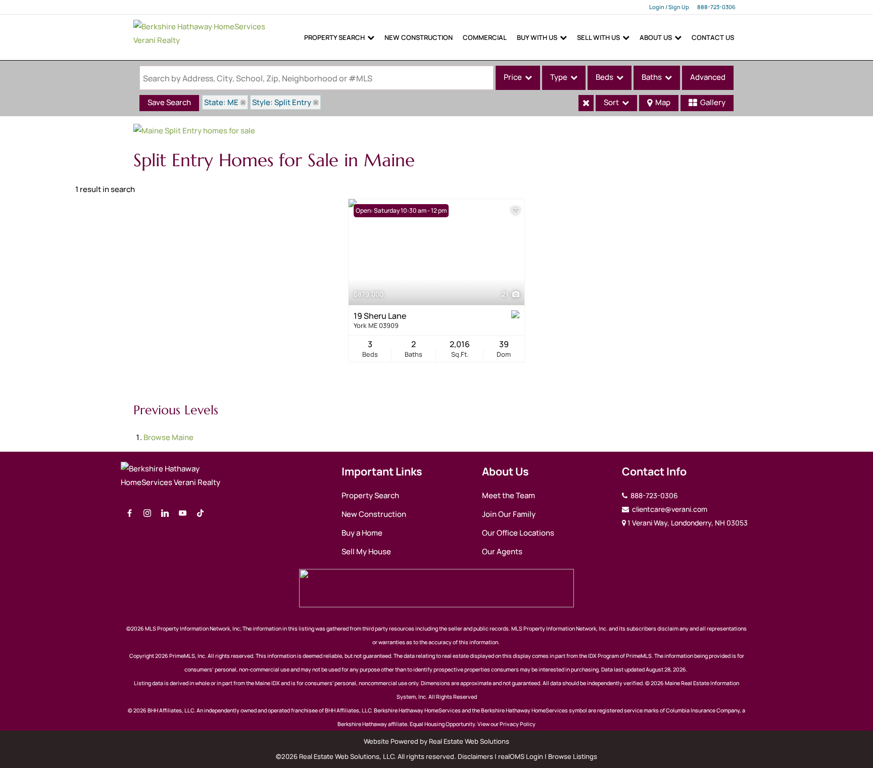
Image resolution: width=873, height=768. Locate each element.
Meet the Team (508, 495)
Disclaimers (475, 756)
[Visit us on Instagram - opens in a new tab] (147, 513)
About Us (656, 37)
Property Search (334, 37)
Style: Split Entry (281, 102)
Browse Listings (572, 756)
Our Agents (502, 551)
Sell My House (366, 551)
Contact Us (713, 37)
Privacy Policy (518, 724)
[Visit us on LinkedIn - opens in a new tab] (165, 513)
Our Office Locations (518, 532)
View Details (436, 252)
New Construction (418, 37)
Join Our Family (509, 514)
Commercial (485, 37)
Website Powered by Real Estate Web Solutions (436, 741)
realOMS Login (520, 756)
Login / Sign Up (669, 7)
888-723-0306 (716, 7)
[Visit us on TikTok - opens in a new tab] (200, 513)
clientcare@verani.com (668, 509)
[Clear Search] (586, 103)
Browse (168, 437)
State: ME (221, 102)
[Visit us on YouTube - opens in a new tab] (182, 513)
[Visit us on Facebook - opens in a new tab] (129, 513)
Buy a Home (362, 532)
